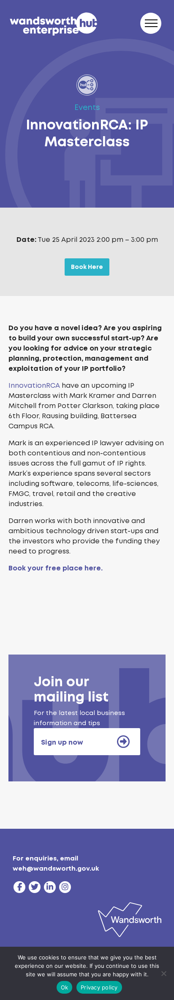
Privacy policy (99, 987)
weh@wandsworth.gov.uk (56, 868)
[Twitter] (35, 887)
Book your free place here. (55, 568)
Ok (64, 987)
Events (87, 107)
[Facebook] (19, 887)
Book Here (87, 267)
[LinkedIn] (50, 887)
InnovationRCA (34, 385)
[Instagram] (65, 887)
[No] (163, 973)
